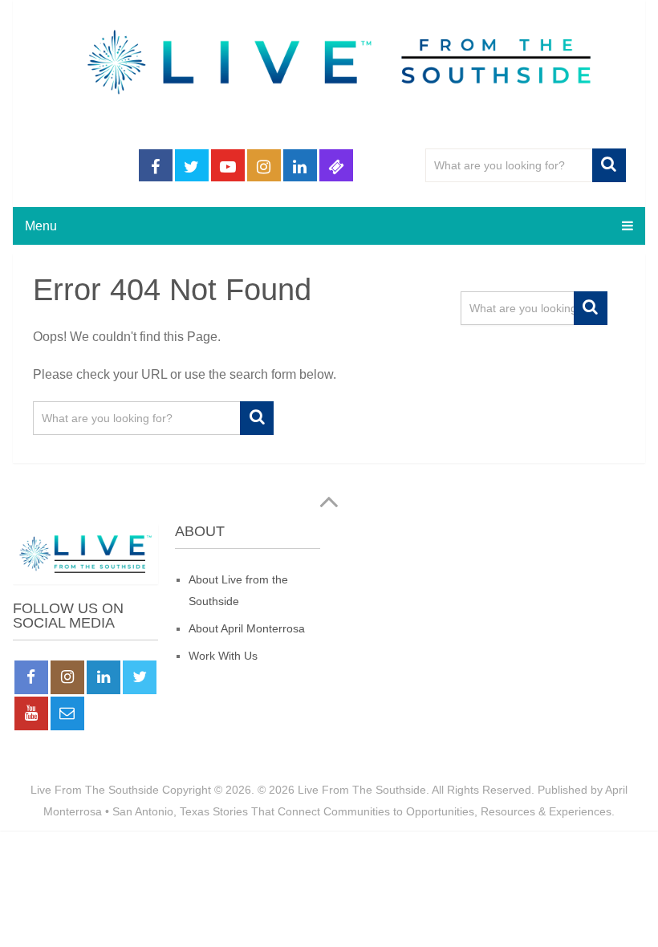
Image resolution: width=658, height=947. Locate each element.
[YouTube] (31, 713)
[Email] (67, 713)
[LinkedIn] (103, 677)
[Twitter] (139, 677)
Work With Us (223, 655)
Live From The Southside (94, 789)
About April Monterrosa (247, 628)
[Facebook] (31, 677)
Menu (41, 226)
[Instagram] (67, 677)
